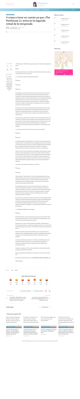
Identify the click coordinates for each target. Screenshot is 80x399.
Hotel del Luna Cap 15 (65, 24)
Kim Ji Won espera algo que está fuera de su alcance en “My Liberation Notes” (48, 331)
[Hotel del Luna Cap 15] (57, 25)
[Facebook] (7, 66)
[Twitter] (11, 66)
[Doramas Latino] (40, 4)
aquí (12, 270)
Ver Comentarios (45, 307)
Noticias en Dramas (10, 14)
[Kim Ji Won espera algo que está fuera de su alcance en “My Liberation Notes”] (49, 322)
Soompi (16, 270)
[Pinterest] (7, 69)
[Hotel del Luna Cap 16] (57, 19)
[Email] (11, 69)
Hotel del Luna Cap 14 (65, 30)
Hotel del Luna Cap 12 (65, 41)
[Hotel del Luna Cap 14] (57, 31)
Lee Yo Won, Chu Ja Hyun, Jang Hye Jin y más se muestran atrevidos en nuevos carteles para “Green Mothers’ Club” (9, 86)
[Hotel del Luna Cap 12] (57, 42)
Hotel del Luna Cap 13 (65, 36)
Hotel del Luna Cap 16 (65, 18)
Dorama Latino (14, 27)
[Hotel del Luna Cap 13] (57, 37)
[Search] (73, 9)
